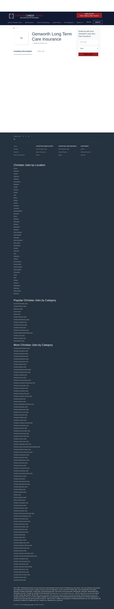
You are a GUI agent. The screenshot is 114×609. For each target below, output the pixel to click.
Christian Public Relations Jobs (22, 516)
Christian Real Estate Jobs (21, 526)
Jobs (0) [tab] (40, 51)
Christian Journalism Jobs (21, 502)
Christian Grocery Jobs (20, 438)
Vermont (16, 283)
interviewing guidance (90, 595)
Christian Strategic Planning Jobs (23, 545)
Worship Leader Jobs (20, 338)
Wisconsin (16, 288)
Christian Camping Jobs (20, 324)
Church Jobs (17, 311)
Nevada (16, 248)
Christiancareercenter (28, 604)
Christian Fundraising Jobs (21, 425)
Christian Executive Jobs (20, 414)
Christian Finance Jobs (20, 420)
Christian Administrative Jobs (22, 348)
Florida (16, 187)
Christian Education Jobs (21, 406)
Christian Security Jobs (20, 476)
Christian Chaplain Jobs (20, 374)
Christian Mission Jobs (20, 497)
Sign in (88, 22)
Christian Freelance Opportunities (23, 422)
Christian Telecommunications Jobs (23, 553)
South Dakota (17, 269)
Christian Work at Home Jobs (22, 574)
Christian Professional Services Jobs (24, 513)
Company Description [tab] (23, 51)
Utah (15, 277)
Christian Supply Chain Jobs (21, 548)
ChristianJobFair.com (84, 593)
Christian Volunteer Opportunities (23, 566)
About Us (16, 152)
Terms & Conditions (19, 155)
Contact (16, 149)
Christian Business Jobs (20, 428)
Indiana (16, 200)
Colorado (16, 179)
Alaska (15, 168)
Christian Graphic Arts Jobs (21, 436)
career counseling (44, 595)
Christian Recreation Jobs (21, 524)
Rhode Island (17, 264)
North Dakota (17, 235)
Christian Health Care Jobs (21, 441)
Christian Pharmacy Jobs (21, 508)
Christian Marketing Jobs (21, 486)
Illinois (15, 197)
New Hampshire (18, 240)
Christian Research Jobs (20, 529)
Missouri (16, 224)
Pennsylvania (17, 261)
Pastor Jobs (17, 314)
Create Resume (62, 152)
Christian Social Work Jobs (21, 330)
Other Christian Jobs (19, 500)
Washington (17, 285)
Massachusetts (18, 211)
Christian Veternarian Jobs (21, 564)
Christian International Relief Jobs (23, 473)
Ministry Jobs (17, 494)
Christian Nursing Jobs (20, 505)
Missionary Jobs (18, 309)
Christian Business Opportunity (22, 369)
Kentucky (16, 205)
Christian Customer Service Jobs (23, 396)
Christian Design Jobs (20, 401)
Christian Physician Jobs (20, 510)
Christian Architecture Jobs (21, 359)
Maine (15, 216)
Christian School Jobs (20, 327)
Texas (15, 275)
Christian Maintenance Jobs (21, 319)
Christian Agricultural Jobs (21, 356)
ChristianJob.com (55, 593)
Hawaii (15, 192)
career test (55, 595)
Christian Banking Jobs (20, 364)
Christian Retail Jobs (19, 534)
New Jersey (17, 243)
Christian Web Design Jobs (21, 572)
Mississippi (17, 227)
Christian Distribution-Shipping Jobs (24, 404)
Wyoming (16, 293)
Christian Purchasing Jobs (21, 470)
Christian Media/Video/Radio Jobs (23, 332)
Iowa (15, 195)
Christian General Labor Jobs (22, 430)
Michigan (16, 219)
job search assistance (74, 595)
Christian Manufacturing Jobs (22, 484)
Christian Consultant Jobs (21, 388)
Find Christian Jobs (63, 149)
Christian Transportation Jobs (22, 561)
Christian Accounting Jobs (21, 351)
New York (16, 251)
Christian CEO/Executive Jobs (22, 372)
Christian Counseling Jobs (21, 390)
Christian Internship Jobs (21, 457)
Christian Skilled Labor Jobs (21, 542)
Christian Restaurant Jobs (21, 532)
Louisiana (16, 208)
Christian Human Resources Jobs (23, 452)
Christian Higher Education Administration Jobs (27, 446)
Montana (16, 229)
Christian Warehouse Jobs (21, 569)
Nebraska (16, 237)
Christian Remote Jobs (20, 577)
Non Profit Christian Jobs (21, 303)
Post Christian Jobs (41, 149)
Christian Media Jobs (19, 489)
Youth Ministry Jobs (19, 340)
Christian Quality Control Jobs (22, 521)
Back (16, 28)
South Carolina (18, 267)
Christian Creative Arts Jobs (21, 393)
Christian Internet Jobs (20, 465)
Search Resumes (41, 152)
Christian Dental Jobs (20, 398)
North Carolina (18, 232)
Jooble (82, 149)
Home (15, 146)
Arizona (16, 173)
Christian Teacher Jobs (20, 317)
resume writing (63, 595)
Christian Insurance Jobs (21, 462)
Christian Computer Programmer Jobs (24, 382)
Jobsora (83, 155)
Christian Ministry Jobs (20, 306)
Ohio (15, 253)
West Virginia (17, 290)
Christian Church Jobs (20, 377)
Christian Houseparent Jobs (21, 454)
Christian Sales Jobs (19, 537)
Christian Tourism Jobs (20, 550)
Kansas (16, 203)
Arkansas (16, 171)
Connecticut (17, 181)
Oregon (16, 259)
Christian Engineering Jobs (21, 409)
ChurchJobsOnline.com (67, 593)
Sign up (97, 22)
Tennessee (17, 272)
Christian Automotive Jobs (21, 361)
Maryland (16, 213)
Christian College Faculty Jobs (22, 449)
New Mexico (17, 245)
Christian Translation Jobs (21, 558)
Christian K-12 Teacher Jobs (22, 468)
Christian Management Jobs (21, 481)
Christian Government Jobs (21, 433)
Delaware (16, 184)
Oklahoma (16, 256)
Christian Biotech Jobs (20, 366)
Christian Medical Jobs (20, 492)
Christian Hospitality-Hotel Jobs (22, 444)
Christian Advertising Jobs (21, 353)
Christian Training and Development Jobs (25, 556)
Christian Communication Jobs (22, 380)
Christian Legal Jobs (19, 478)
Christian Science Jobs (20, 540)
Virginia (16, 280)
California (16, 176)
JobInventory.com (86, 152)
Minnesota (17, 221)
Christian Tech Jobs (19, 335)
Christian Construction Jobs (21, 385)
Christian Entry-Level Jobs (21, 412)
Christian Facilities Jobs (20, 322)
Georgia (16, 189)
